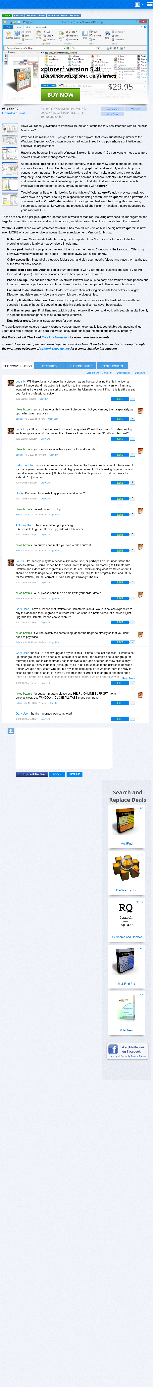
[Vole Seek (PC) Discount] (126, 1006)
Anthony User (24, 525)
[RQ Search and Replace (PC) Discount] (126, 913)
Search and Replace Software (63, 15)
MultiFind (126, 843)
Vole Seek (126, 1030)
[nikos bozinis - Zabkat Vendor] (141, 412)
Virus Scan (113, 114)
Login (57, 774)
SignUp (74, 774)
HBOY (19, 493)
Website (135, 109)
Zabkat (7, 15)
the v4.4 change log (55, 337)
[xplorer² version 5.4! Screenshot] (10, 128)
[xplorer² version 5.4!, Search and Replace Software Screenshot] (10, 153)
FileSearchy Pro (126, 890)
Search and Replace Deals (127, 796)
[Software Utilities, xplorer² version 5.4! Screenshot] (10, 199)
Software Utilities (36, 15)
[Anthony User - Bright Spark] (11, 528)
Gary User (22, 609)
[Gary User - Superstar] (11, 612)
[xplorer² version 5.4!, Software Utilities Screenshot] (10, 168)
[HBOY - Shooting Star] (11, 496)
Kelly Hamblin (24, 465)
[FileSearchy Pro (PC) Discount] (126, 866)
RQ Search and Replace (126, 937)
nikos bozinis (24, 409)
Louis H (20, 381)
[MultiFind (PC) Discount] (126, 819)
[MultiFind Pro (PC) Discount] (126, 959)
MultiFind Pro (126, 983)
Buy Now (60, 94)
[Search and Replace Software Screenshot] (10, 140)
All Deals (18, 15)
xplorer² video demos (55, 348)
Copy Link (44, 398)
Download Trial (13, 113)
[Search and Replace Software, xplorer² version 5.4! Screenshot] (10, 184)
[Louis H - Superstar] (11, 384)
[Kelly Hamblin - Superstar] (11, 468)
